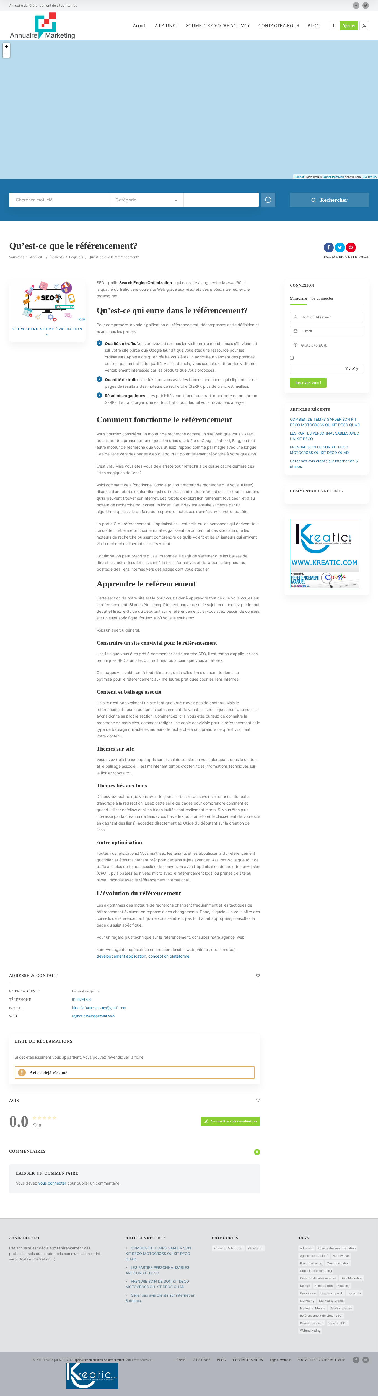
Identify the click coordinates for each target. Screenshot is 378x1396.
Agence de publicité (314, 1256)
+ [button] (6, 46)
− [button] (6, 54)
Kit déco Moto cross (228, 1248)
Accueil (139, 25)
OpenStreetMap (333, 176)
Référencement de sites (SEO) (321, 1316)
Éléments (57, 257)
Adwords (306, 1248)
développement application (121, 956)
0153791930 (81, 999)
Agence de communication (337, 1248)
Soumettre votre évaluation (234, 1121)
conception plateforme (168, 956)
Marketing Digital (331, 1301)
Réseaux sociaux (312, 1323)
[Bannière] (324, 587)
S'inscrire (298, 298)
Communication (338, 1263)
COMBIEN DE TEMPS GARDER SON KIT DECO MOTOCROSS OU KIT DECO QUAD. (158, 1253)
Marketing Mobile (312, 1308)
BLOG (313, 25)
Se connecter (322, 298)
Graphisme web (331, 1293)
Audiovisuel (341, 1256)
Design (305, 1286)
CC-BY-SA (370, 176)
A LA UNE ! (166, 25)
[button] (364, 25)
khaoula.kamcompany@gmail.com (99, 1008)
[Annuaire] (42, 25)
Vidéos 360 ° (337, 1323)
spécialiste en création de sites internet (99, 1360)
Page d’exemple (280, 1360)
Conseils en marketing (316, 1271)
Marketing (307, 1301)
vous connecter (52, 1183)
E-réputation (324, 1286)
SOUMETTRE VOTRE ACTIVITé (218, 25)
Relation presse (341, 1308)
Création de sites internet (318, 1278)
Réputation (255, 1248)
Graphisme (308, 1293)
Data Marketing (352, 1278)
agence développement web (93, 1016)
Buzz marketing (311, 1263)
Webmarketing (310, 1331)
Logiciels (76, 257)
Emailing (343, 1286)
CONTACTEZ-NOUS (278, 25)
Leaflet (299, 176)
